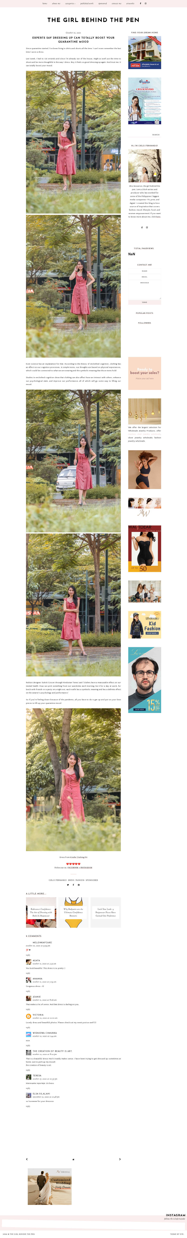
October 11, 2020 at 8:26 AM (45, 1000)
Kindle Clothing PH (78, 857)
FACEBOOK (73, 868)
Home (45, 3)
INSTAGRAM (86, 868)
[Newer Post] (27, 1159)
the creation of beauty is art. (52, 1051)
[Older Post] (120, 1159)
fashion (80, 880)
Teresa (37, 1076)
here (158, 217)
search (156, 135)
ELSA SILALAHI (41, 1094)
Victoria (38, 1015)
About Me (56, 3)
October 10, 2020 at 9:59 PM (38, 946)
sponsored (92, 880)
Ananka (38, 979)
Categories (69, 3)
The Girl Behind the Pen (93, 20)
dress (71, 880)
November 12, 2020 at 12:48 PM (46, 1097)
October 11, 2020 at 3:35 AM (44, 964)
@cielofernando (177, 1219)
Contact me (116, 3)
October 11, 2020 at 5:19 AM (44, 982)
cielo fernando (58, 880)
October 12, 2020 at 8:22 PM (45, 1054)
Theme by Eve (177, 1234)
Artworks (130, 3)
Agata (36, 961)
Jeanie (37, 997)
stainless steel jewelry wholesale (144, 434)
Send (144, 302)
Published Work (87, 3)
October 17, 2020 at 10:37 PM (45, 1079)
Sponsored (102, 3)
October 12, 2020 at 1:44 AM (45, 1036)
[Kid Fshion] (144, 638)
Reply (28, 955)
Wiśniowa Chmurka (45, 1033)
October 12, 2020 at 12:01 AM (45, 1018)
